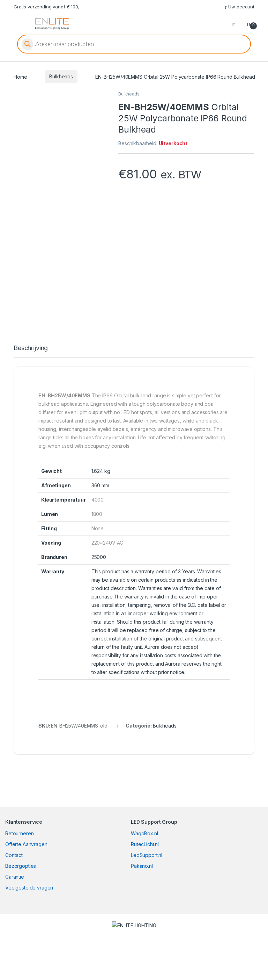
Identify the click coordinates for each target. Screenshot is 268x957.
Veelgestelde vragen (29, 888)
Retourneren (19, 833)
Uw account (241, 6)
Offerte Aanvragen (26, 844)
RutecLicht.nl (145, 844)
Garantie (14, 877)
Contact (14, 855)
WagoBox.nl (144, 833)
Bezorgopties (20, 866)
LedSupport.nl (146, 855)
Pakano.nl (142, 866)
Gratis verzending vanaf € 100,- (48, 6)
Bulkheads (61, 76)
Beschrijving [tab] (31, 348)
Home (20, 76)
